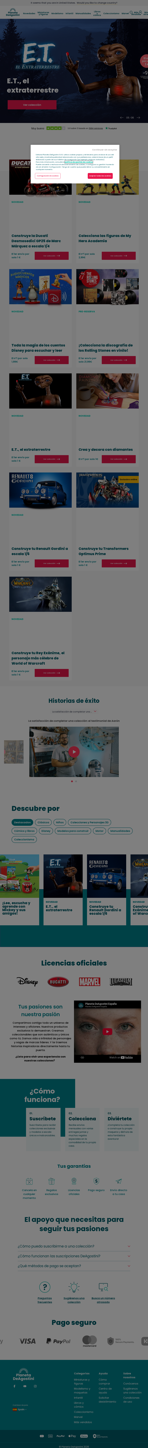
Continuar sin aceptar (104, 149)
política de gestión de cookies (79, 162)
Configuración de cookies (48, 176)
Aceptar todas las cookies (100, 176)
